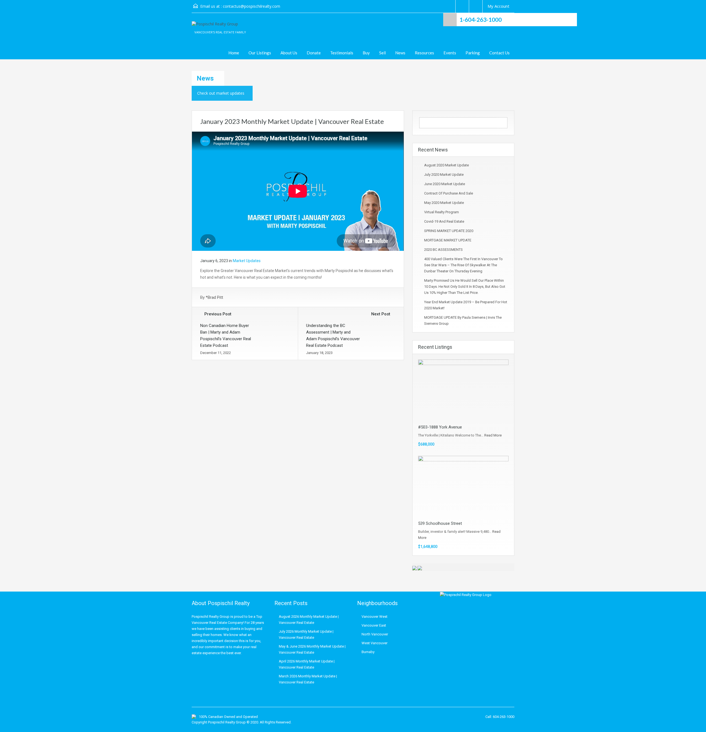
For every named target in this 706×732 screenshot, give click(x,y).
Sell (382, 52)
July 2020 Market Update (444, 174)
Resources (424, 52)
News (400, 52)
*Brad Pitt (214, 297)
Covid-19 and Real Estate (444, 221)
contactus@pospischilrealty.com (251, 6)
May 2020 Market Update (444, 203)
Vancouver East (374, 625)
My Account (498, 6)
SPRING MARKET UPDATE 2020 (448, 231)
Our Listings (259, 52)
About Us (288, 52)
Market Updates (247, 261)
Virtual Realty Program (441, 212)
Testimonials (341, 52)
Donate (314, 52)
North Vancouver (375, 634)
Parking (473, 52)
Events (449, 52)
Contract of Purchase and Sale (448, 193)
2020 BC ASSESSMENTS (443, 249)
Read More (493, 435)
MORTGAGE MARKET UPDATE (447, 240)
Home (233, 52)
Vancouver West (374, 616)
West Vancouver (374, 643)
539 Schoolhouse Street (440, 523)
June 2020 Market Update (444, 184)
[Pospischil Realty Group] (215, 26)
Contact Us (499, 52)
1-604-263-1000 (480, 19)
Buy (366, 52)
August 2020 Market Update (446, 165)
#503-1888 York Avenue (440, 427)
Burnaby (368, 652)
